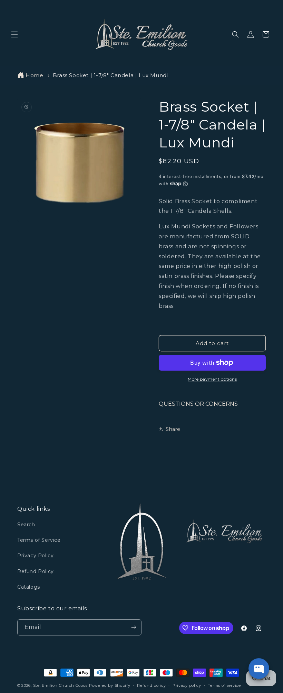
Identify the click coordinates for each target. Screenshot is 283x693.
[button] (14, 34)
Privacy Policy (35, 555)
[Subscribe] (133, 627)
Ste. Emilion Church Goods (60, 685)
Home (34, 75)
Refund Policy (35, 571)
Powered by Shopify (109, 685)
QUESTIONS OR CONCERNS (198, 404)
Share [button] (173, 429)
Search (26, 524)
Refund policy (151, 685)
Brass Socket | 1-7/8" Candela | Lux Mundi (110, 75)
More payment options (212, 379)
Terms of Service (39, 540)
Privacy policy (187, 685)
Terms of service (224, 685)
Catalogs (28, 587)
